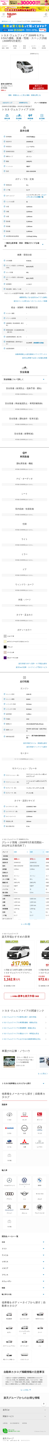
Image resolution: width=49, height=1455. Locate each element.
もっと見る (24, 924)
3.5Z (15, 852)
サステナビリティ (25, 1440)
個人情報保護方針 (14, 1423)
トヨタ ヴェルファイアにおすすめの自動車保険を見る (21, 1039)
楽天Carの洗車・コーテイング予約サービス (31, 667)
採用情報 (24, 1423)
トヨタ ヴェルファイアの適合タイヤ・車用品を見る (20, 1033)
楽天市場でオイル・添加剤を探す (35, 743)
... (13, 21)
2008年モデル (23, 103)
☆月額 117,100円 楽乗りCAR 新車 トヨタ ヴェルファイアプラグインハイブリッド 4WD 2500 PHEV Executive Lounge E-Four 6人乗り (18, 971)
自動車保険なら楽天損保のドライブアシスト (31, 354)
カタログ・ (5, 47)
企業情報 (5, 1423)
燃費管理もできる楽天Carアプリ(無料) (33, 297)
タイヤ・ (34, 47)
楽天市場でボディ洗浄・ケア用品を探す (32, 663)
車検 (24, 47)
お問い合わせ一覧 (14, 1440)
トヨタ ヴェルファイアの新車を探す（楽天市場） (19, 1017)
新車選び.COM (10, 986)
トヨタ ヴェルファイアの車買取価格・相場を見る (19, 1022)
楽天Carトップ (6, 21)
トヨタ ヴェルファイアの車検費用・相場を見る (19, 1028)
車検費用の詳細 (38, 343)
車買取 (15, 47)
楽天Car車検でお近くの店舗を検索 (34, 358)
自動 (44, 47)
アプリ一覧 (5, 1440)
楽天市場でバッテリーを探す (36, 747)
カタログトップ (7, 103)
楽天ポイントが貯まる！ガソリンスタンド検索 (30, 301)
